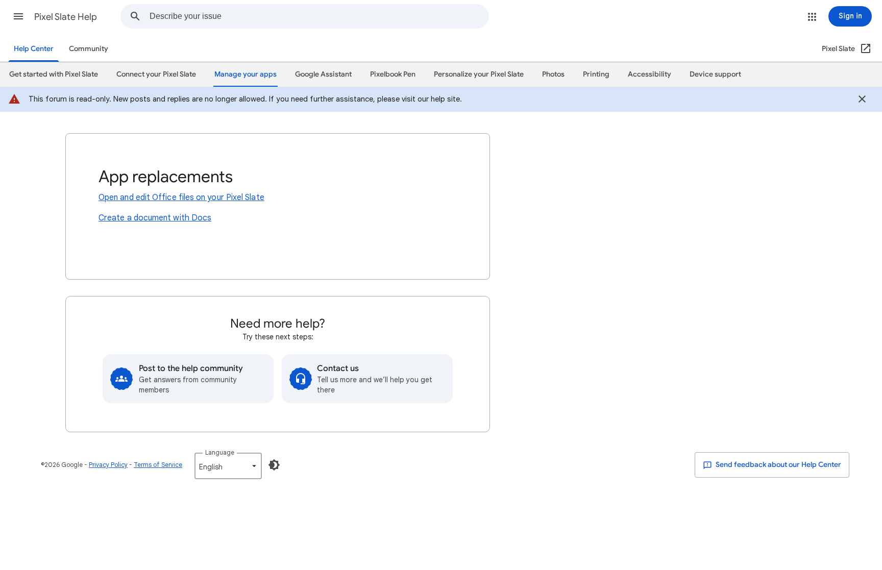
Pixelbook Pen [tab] (392, 74)
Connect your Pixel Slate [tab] (156, 74)
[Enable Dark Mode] (274, 465)
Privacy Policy (108, 464)
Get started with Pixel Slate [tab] (53, 74)
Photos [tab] (553, 74)
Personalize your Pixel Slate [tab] (479, 74)
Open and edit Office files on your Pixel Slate (181, 197)
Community (88, 48)
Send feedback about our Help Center (777, 464)
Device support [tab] (715, 74)
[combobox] (319, 16)
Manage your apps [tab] (245, 74)
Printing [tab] (596, 74)
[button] (18, 16)
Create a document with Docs (155, 218)
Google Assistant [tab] (323, 74)
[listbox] (228, 466)
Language (219, 452)
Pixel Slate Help (65, 16)
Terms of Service (158, 464)
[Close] (862, 100)
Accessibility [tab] (649, 74)
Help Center (34, 48)
